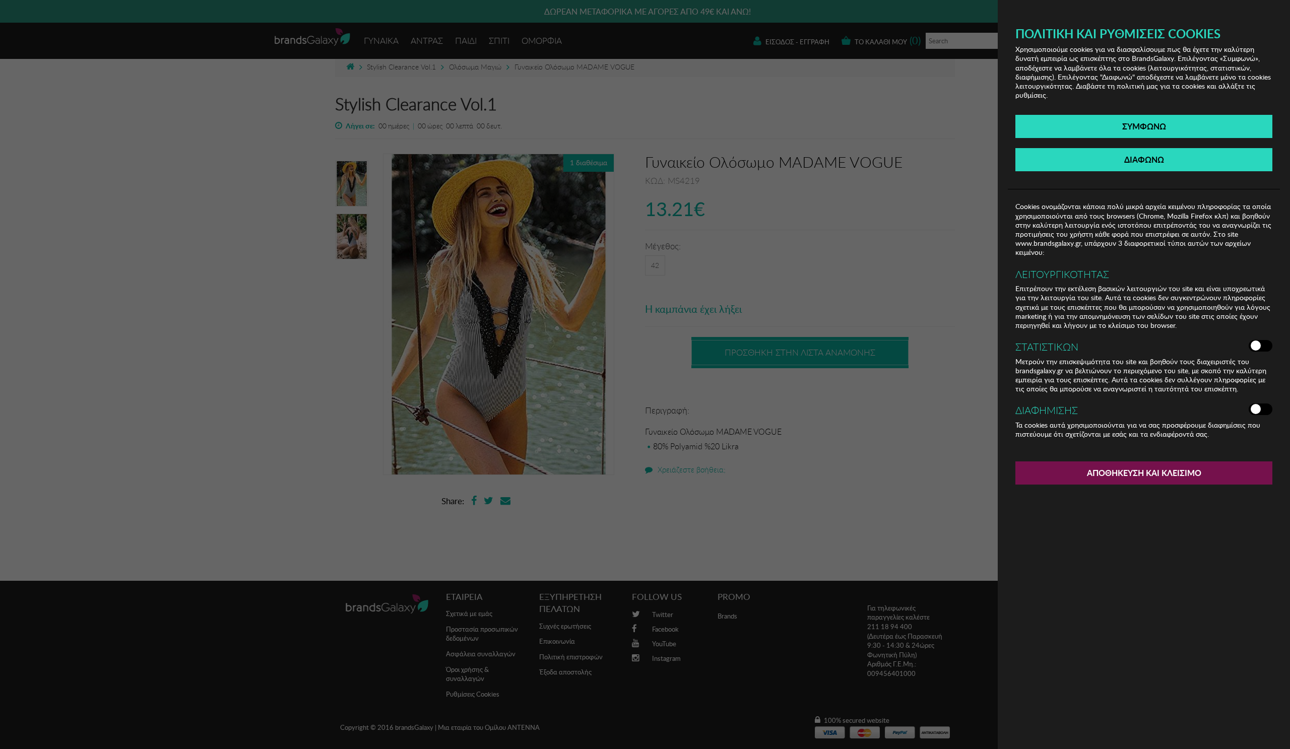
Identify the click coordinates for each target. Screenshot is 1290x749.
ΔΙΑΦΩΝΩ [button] (1144, 159)
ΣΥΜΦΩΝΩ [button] (1144, 126)
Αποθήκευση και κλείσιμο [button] (1144, 473)
